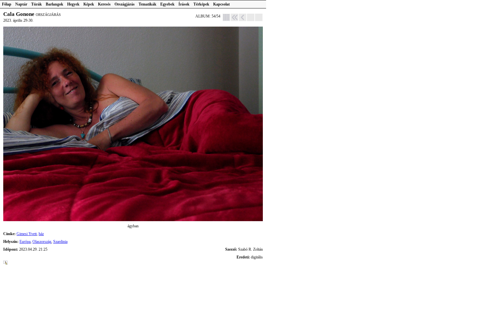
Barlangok (54, 4)
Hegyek (73, 4)
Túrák (36, 4)
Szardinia (60, 241)
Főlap (6, 4)
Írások (184, 4)
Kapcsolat (221, 4)
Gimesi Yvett (27, 234)
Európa (25, 241)
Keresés (104, 4)
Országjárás (125, 4)
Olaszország (41, 241)
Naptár (21, 4)
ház (41, 234)
